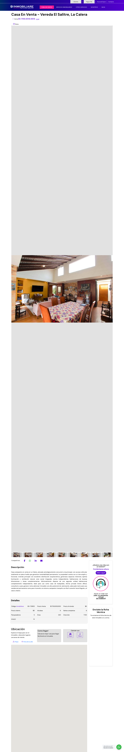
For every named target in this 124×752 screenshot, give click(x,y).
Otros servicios (81, 7)
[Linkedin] (36, 561)
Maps (70, 636)
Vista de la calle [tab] (28, 641)
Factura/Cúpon (101, 2)
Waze (80, 636)
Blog (103, 7)
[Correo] (41, 561)
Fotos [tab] (17, 24)
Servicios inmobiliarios (64, 7)
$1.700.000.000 (28, 19)
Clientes (75, 2)
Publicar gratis (46, 7)
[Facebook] (24, 561)
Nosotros (94, 7)
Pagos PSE (89, 2)
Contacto (111, 2)
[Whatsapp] (30, 561)
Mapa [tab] (16, 641)
